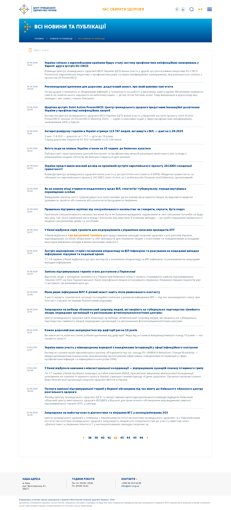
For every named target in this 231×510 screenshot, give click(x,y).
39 (97, 437)
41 (109, 437)
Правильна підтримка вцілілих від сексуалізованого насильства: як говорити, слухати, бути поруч (115, 209)
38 (90, 437)
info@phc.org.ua (130, 486)
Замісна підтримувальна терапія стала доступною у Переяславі (90, 271)
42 (116, 438)
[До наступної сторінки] (147, 438)
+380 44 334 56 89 (131, 483)
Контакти (128, 479)
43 (122, 437)
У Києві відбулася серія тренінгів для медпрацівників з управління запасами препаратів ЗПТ (110, 230)
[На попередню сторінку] (83, 438)
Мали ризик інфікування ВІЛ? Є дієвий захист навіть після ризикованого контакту (102, 292)
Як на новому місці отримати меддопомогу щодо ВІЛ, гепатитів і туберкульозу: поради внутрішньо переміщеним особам (115, 190)
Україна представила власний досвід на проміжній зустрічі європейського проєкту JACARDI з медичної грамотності (118, 167)
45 (135, 437)
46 (142, 437)
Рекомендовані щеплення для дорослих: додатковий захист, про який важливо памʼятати (109, 86)
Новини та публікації (61, 39)
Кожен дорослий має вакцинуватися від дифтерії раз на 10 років (91, 330)
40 (103, 437)
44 (129, 437)
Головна (39, 39)
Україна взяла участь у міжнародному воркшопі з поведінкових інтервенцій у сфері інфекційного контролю (121, 347)
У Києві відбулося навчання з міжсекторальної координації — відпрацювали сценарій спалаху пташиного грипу (124, 368)
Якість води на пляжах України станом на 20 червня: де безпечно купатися (98, 148)
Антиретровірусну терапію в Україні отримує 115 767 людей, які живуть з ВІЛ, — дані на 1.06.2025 (114, 131)
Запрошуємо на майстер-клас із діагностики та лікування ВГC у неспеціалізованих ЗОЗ (106, 412)
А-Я (200, 9)
